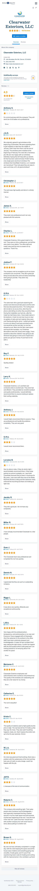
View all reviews (19, 869)
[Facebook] (4, 67)
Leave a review (20, 36)
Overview (16, 42)
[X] (7, 67)
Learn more (6, 80)
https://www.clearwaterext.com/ (14, 64)
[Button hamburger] (36, 3)
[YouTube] (10, 67)
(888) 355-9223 (12, 885)
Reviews (23, 42)
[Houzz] (13, 67)
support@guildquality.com (24, 885)
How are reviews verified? (29, 97)
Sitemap (20, 882)
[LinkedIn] (16, 67)
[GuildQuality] (8, 3)
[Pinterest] (19, 67)
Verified (7, 110)
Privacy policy (29, 880)
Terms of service (20, 880)
